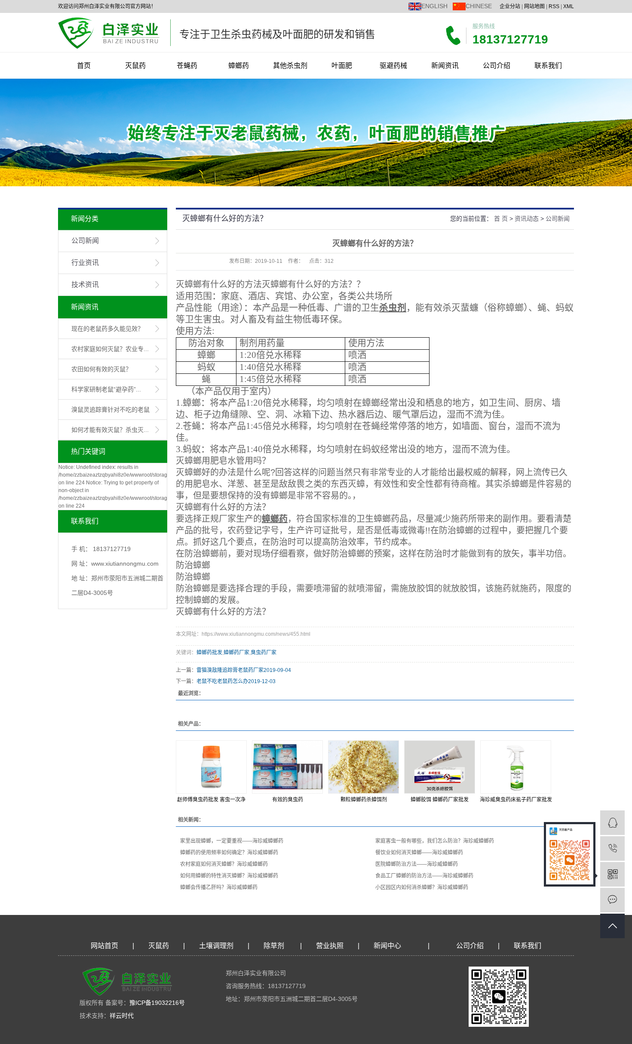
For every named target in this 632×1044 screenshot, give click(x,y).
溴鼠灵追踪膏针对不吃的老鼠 (110, 409)
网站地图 (534, 6)
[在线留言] (612, 900)
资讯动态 (527, 218)
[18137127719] (612, 848)
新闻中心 (387, 945)
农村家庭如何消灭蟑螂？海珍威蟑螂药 (224, 864)
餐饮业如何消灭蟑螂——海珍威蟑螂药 (419, 853)
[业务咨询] (612, 822)
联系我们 (548, 65)
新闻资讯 (445, 65)
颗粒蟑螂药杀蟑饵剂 (364, 800)
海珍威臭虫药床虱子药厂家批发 (516, 800)
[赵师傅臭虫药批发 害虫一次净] (211, 767)
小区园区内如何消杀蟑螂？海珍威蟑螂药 (421, 887)
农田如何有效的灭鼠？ (101, 369)
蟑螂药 (238, 65)
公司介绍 (496, 65)
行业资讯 (85, 262)
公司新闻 (85, 240)
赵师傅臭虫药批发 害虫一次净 (211, 800)
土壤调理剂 (216, 945)
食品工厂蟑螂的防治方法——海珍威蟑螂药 (424, 876)
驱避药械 (393, 65)
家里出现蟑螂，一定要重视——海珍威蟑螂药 (231, 841)
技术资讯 (85, 284)
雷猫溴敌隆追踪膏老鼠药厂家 (230, 670)
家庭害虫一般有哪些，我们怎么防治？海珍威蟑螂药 (434, 841)
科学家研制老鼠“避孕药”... (106, 389)
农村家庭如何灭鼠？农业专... (110, 348)
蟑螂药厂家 (236, 653)
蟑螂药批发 (209, 653)
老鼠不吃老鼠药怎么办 (222, 681)
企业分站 (510, 6)
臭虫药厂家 (263, 653)
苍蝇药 (187, 65)
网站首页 (104, 945)
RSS (554, 6)
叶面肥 (341, 65)
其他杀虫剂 (290, 65)
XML (568, 6)
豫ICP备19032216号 (157, 1002)
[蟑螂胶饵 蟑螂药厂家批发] (439, 767)
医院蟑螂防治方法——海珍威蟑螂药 (416, 864)
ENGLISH (434, 6)
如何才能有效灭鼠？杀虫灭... (110, 429)
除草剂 (274, 945)
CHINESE (479, 6)
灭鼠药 (135, 65)
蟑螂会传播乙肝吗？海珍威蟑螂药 (219, 887)
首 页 (501, 218)
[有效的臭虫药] (287, 767)
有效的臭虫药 (287, 800)
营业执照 (330, 945)
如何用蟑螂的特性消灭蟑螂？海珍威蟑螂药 (229, 876)
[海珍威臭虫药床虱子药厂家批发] (515, 767)
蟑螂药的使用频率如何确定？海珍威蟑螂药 (229, 853)
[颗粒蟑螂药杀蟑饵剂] (363, 767)
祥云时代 (122, 1015)
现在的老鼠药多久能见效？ (107, 328)
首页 (84, 65)
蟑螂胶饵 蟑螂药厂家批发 (440, 800)
